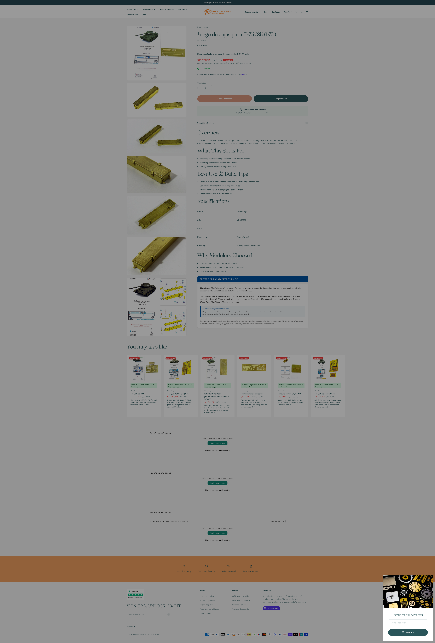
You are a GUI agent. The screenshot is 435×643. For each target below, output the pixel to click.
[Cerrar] (428, 579)
